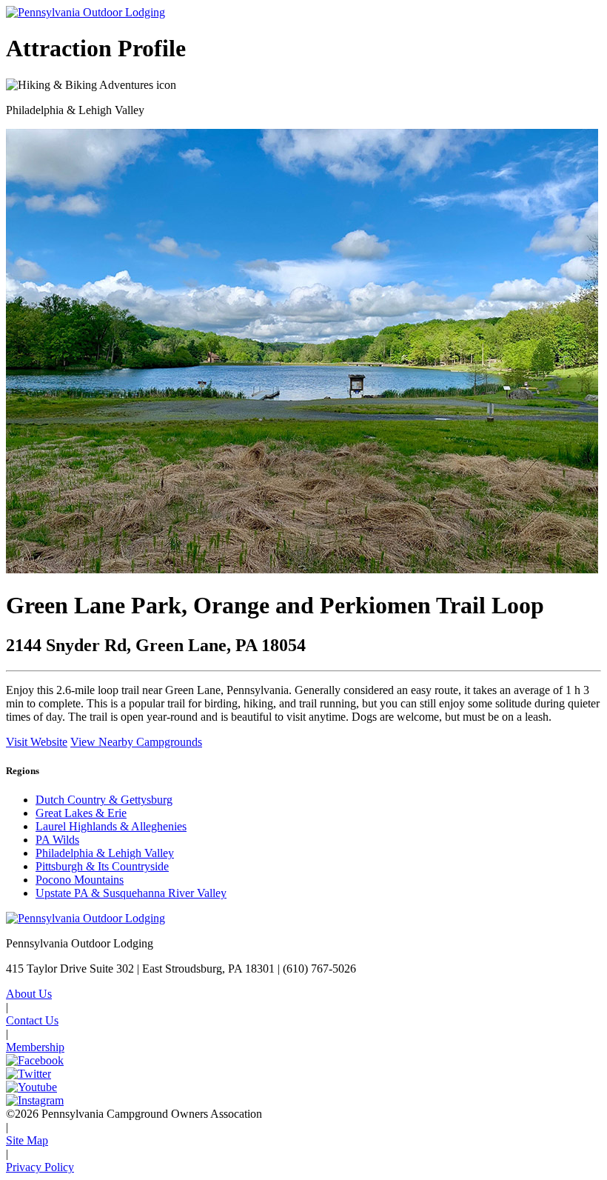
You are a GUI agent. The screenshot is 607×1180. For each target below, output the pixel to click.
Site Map (27, 1140)
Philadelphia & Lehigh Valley (105, 853)
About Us (29, 993)
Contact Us (32, 1020)
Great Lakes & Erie (81, 813)
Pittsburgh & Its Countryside (102, 866)
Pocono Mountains (80, 879)
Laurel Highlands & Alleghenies (111, 826)
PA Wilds (57, 839)
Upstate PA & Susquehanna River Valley (131, 893)
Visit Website (36, 742)
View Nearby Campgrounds (136, 742)
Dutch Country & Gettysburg (104, 799)
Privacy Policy (40, 1167)
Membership (35, 1047)
